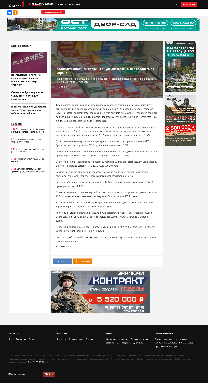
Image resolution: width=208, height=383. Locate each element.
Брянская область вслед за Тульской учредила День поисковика (28, 170)
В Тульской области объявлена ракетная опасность (27, 150)
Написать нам (189, 4)
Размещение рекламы (140, 339)
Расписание (21, 339)
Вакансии (110, 342)
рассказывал (90, 237)
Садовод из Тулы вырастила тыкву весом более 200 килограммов (27, 96)
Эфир (31, 339)
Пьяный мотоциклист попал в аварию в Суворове (27, 140)
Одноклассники (76, 339)
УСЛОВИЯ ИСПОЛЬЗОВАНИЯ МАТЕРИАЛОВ (174, 342)
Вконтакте (62, 339)
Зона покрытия (124, 342)
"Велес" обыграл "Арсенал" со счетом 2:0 (27, 160)
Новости (62, 4)
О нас (10, 339)
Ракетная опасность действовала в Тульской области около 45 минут (28, 130)
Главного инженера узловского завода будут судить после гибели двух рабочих (28, 110)
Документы (138, 342)
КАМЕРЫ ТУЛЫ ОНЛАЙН (53, 12)
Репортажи (74, 4)
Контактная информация (117, 339)
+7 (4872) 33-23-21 (35, 362)
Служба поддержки (163, 339)
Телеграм (90, 339)
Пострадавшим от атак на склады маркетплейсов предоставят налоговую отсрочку (26, 79)
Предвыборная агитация (166, 346)
